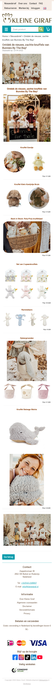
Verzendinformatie (27, 610)
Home (5, 36)
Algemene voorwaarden (27, 603)
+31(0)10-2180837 (29, 583)
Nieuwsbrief (10, 3)
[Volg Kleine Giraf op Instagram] (21, 657)
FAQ (41, 3)
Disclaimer (27, 606)
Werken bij (24, 8)
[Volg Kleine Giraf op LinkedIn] (33, 657)
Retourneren (10, 8)
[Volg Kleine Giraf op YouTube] (39, 657)
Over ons (22, 3)
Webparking (43, 680)
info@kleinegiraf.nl (30, 587)
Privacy (27, 613)
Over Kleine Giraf (27, 599)
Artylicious (27, 684)
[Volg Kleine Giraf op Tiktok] (27, 657)
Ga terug (8, 557)
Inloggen (35, 8)
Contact (33, 3)
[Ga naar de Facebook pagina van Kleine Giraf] (15, 657)
